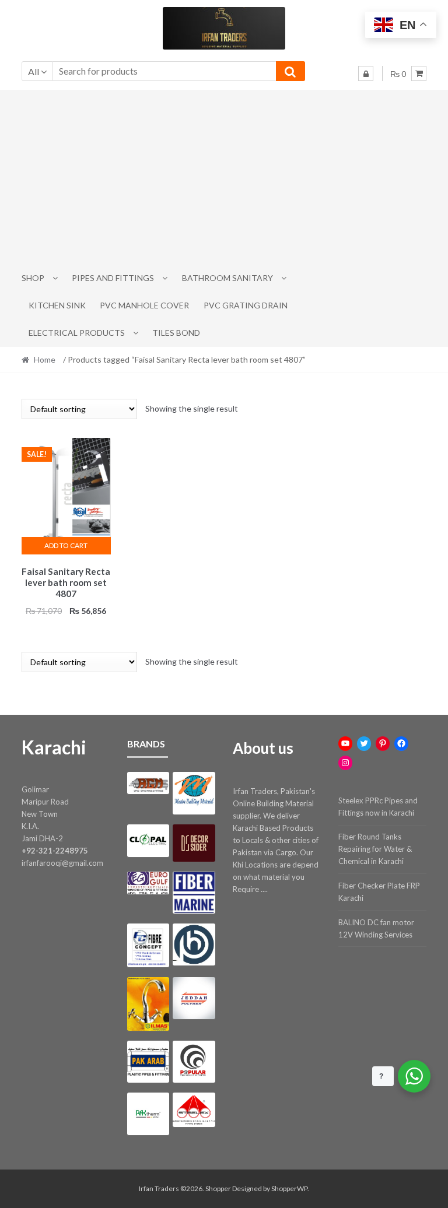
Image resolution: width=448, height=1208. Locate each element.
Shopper (218, 1188)
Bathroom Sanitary (227, 278)
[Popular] (194, 1062)
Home (44, 359)
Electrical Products (77, 333)
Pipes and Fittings (113, 278)
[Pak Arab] (148, 1062)
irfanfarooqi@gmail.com (62, 863)
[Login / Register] (365, 73)
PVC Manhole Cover (144, 305)
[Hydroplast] (194, 944)
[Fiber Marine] (194, 892)
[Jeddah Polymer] (194, 998)
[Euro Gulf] (148, 883)
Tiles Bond (176, 333)
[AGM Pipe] (148, 783)
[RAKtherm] (148, 1114)
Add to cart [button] (66, 545)
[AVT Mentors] (194, 793)
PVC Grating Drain (246, 305)
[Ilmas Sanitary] (148, 1004)
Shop (33, 278)
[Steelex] (194, 1110)
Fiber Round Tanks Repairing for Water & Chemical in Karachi (375, 849)
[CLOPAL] (148, 841)
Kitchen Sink (57, 305)
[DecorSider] (194, 843)
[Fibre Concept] (148, 945)
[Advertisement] (224, 177)
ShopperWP (289, 1188)
